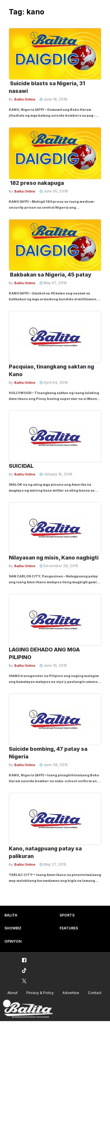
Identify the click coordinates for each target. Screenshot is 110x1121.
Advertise (70, 993)
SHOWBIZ (12, 928)
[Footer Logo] (28, 1009)
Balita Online (24, 99)
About (12, 993)
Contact (94, 993)
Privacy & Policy (40, 993)
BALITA (10, 915)
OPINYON (12, 941)
